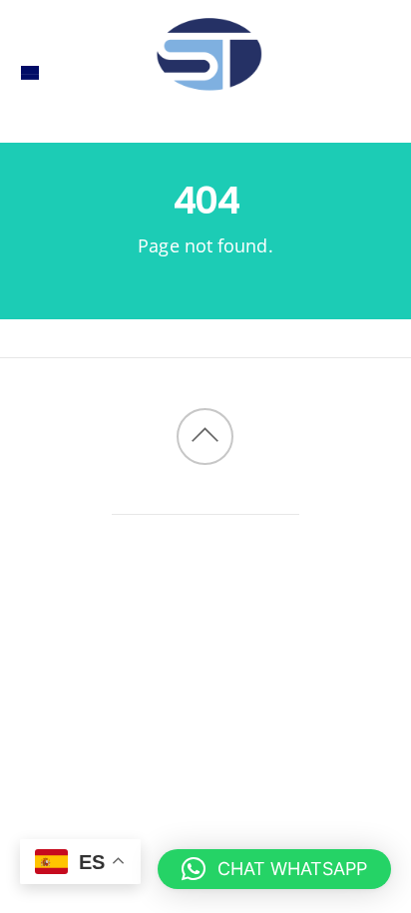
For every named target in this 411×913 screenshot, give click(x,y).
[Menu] (30, 72)
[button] (274, 869)
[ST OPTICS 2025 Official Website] (205, 110)
